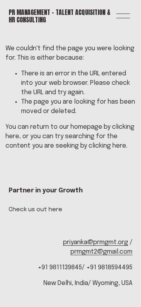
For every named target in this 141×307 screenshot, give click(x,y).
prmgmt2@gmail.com (101, 252)
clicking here (107, 146)
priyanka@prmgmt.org (95, 242)
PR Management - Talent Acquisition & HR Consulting (59, 15)
